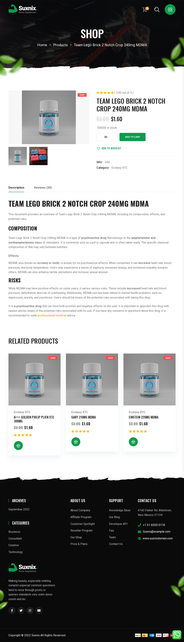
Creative (13, 545)
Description (16, 187)
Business (14, 531)
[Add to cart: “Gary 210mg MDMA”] (75, 441)
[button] (108, 148)
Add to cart (132, 137)
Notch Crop (87, 203)
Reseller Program (81, 530)
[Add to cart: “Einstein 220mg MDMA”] (133, 441)
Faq (111, 530)
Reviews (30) (43, 187)
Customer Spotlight (82, 524)
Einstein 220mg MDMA (143, 417)
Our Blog (114, 517)
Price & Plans (79, 544)
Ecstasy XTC (119, 167)
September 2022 (19, 509)
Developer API (118, 524)
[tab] (16, 188)
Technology (15, 552)
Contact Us (116, 544)
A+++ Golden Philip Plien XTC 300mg (34, 419)
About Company (80, 510)
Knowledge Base (119, 510)
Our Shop (76, 537)
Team (112, 537)
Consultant (15, 538)
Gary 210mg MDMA (83, 417)
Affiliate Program (80, 517)
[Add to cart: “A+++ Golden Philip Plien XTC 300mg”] (18, 445)
